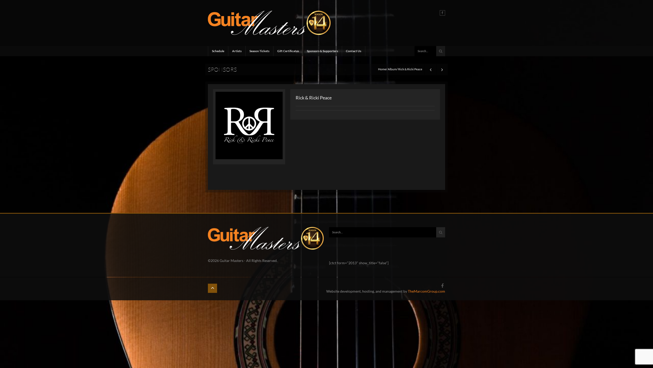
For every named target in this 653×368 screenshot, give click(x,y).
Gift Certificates (288, 51)
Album (392, 69)
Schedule (218, 51)
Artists (237, 51)
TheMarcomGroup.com (426, 291)
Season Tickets (259, 51)
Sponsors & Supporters (322, 51)
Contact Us (353, 51)
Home (382, 69)
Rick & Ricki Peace (314, 97)
